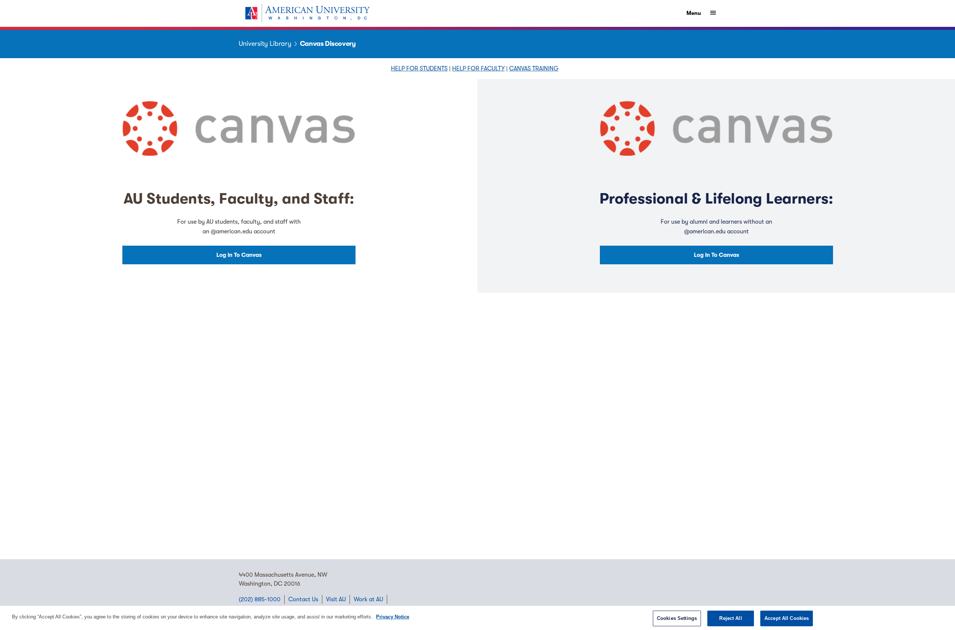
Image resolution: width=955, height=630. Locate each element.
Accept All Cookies (786, 618)
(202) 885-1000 (260, 599)
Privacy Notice (392, 617)
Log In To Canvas (239, 255)
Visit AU (336, 599)
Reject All (730, 618)
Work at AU (368, 599)
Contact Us (303, 599)
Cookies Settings (677, 618)
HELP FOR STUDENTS (419, 68)
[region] (477, 618)
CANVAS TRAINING (533, 68)
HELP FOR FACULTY (478, 68)
